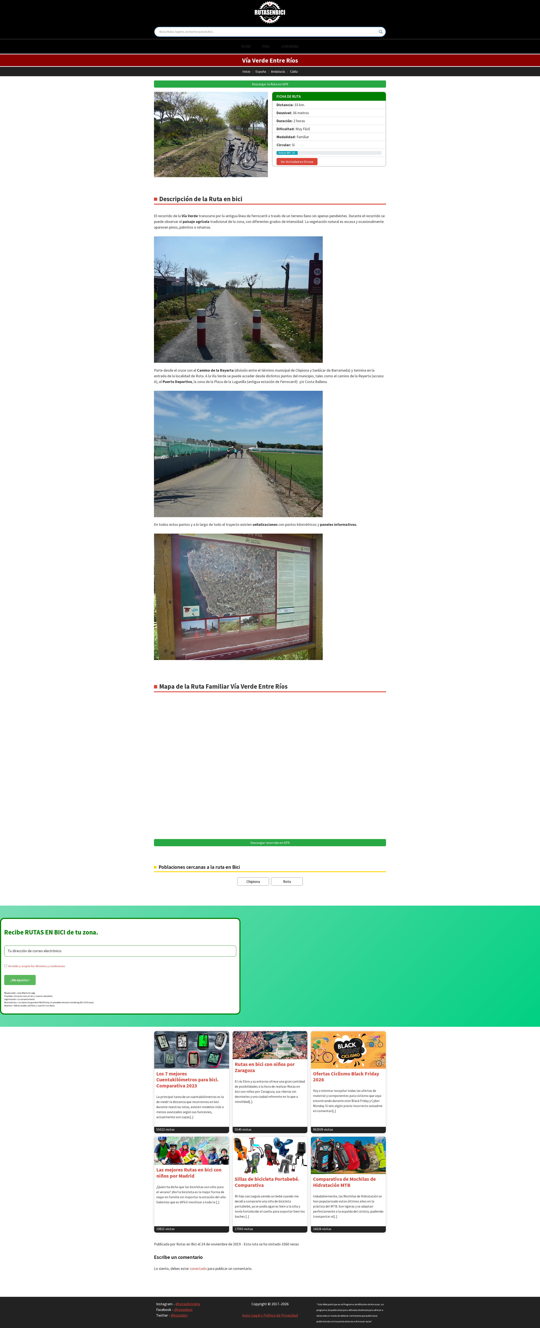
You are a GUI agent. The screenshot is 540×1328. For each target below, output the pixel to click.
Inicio (246, 71)
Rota (287, 881)
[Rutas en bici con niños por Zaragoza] (270, 1045)
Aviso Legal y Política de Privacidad (270, 1315)
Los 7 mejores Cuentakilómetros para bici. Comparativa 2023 (187, 1079)
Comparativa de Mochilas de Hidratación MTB (344, 1182)
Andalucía (278, 71)
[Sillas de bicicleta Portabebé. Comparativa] (270, 1155)
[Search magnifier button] (381, 32)
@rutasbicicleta (188, 1303)
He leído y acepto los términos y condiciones (36, 966)
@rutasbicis (183, 1309)
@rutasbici (179, 1315)
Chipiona (253, 881)
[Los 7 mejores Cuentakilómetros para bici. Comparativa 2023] (191, 1049)
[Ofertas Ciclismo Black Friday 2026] (348, 1049)
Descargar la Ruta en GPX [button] (270, 84)
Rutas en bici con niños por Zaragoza (265, 1067)
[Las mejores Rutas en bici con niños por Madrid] (191, 1151)
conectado (198, 1268)
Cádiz (294, 71)
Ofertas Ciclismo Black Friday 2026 (346, 1076)
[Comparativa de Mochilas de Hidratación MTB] (348, 1155)
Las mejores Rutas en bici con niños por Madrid (188, 1172)
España (260, 71)
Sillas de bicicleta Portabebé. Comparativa (267, 1182)
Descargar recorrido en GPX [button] (270, 843)
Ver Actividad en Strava (297, 161)
